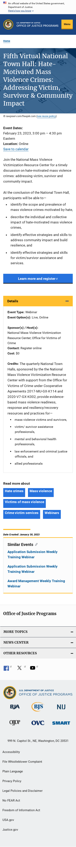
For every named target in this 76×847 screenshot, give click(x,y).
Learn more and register (36, 279)
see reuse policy (46, 116)
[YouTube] (34, 669)
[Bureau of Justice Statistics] (38, 712)
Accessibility (11, 752)
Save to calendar (16, 149)
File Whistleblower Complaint (22, 761)
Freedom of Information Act (21, 810)
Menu (67, 24)
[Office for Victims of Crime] (37, 726)
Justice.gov (10, 829)
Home (6, 40)
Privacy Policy (11, 781)
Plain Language (12, 771)
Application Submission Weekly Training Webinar (32, 554)
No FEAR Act (11, 800)
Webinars (52, 513)
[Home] (37, 24)
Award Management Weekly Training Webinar (36, 583)
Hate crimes (14, 491)
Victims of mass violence (24, 502)
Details (12, 301)
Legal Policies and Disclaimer (22, 791)
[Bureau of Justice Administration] (15, 710)
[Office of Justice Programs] (8, 24)
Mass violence (41, 491)
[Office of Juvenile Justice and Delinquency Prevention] (15, 726)
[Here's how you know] (38, 7)
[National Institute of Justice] (61, 710)
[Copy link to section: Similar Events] (35, 544)
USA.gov (8, 820)
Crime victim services (22, 513)
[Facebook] (7, 669)
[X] (20, 669)
